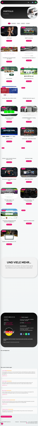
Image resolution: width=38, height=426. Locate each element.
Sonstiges (27, 23)
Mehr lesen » (5, 375)
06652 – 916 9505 (9, 322)
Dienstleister (14, 23)
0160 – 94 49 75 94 (9, 323)
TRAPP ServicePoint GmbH (29, 220)
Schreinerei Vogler (29, 158)
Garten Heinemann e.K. (28, 78)
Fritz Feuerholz (9, 78)
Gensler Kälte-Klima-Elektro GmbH (9, 98)
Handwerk (23, 23)
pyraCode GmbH (9, 138)
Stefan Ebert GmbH (29, 179)
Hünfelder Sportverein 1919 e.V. (29, 98)
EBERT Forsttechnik (29, 38)
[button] (28, 2)
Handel (18, 23)
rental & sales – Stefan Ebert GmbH (29, 138)
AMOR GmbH (9, 38)
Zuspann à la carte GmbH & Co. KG (9, 241)
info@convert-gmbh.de (9, 324)
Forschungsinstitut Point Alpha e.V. (29, 57)
